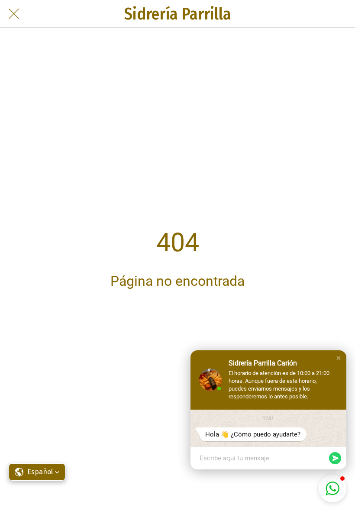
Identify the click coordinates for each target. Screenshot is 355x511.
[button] (338, 358)
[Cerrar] (14, 14)
